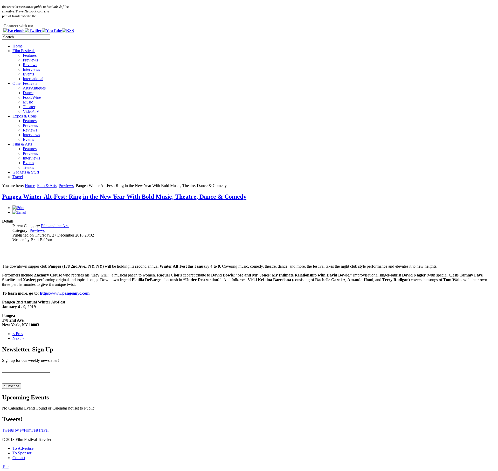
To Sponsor (21, 453)
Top (5, 466)
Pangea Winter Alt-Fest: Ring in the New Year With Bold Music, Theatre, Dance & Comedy (124, 196)
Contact (18, 457)
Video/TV (31, 111)
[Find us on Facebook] (14, 30)
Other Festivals (24, 83)
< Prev (17, 333)
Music (28, 102)
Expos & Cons (24, 116)
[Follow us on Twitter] (33, 30)
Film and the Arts (55, 226)
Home (17, 46)
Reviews (30, 65)
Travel (17, 177)
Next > (18, 338)
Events (28, 74)
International (33, 79)
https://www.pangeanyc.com (64, 293)
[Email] (19, 212)
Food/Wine (32, 97)
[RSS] (68, 30)
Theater (29, 107)
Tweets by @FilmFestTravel (25, 430)
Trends (28, 167)
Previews (30, 60)
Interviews (31, 69)
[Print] (18, 207)
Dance (28, 93)
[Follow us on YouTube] (52, 30)
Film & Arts (22, 144)
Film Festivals (23, 51)
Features (30, 55)
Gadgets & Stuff (25, 172)
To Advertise (22, 448)
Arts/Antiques (34, 88)
